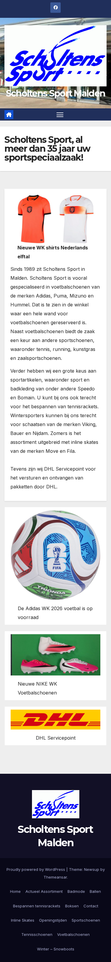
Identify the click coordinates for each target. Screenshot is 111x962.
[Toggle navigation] (60, 114)
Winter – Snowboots (55, 949)
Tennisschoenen (36, 934)
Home (15, 891)
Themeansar (55, 877)
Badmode (76, 891)
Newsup (91, 869)
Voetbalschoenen (73, 934)
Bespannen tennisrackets (36, 906)
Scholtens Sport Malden (55, 93)
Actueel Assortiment (44, 891)
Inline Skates (22, 920)
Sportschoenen (86, 920)
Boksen (72, 906)
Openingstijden (53, 920)
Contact (90, 906)
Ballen (95, 891)
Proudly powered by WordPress (36, 869)
